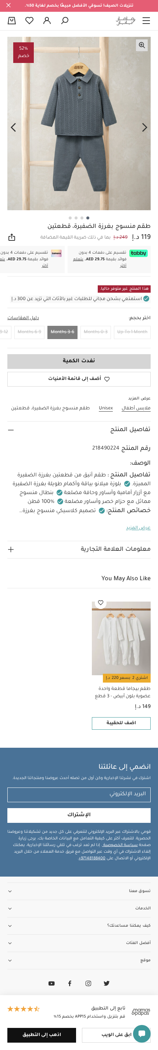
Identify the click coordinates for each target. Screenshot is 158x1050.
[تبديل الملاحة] (146, 21)
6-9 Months (29, 332)
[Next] (13, 128)
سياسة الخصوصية (120, 845)
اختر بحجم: (140, 318)
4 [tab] (70, 217)
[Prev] (145, 128)
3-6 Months (62, 332)
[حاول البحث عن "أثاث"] (64, 21)
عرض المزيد (138, 528)
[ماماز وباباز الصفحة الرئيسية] (126, 21)
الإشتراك (79, 815)
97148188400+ (92, 858)
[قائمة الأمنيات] (101, 603)
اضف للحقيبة (121, 723)
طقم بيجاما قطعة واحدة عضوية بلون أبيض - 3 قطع (123, 693)
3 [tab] (76, 217)
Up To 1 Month (132, 332)
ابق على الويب (116, 1035)
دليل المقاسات (23, 318)
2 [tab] (81, 217)
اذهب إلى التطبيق (41, 1035)
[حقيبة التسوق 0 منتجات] (11, 21)
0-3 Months (96, 332)
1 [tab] (87, 217)
